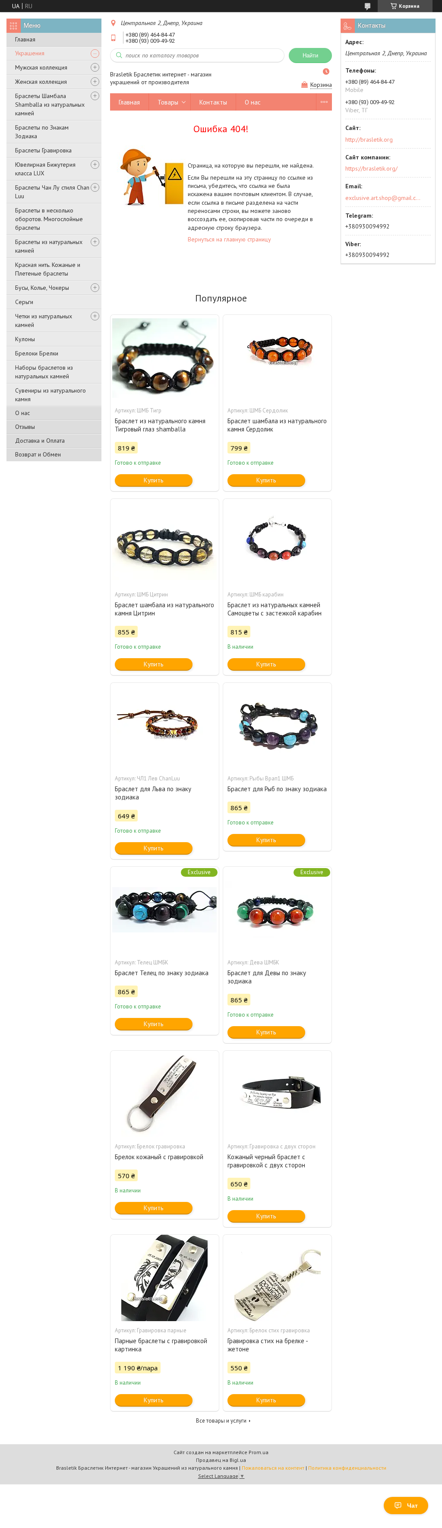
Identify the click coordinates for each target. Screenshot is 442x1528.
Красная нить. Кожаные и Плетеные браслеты (47, 269)
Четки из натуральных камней (43, 320)
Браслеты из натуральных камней (48, 246)
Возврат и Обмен (38, 454)
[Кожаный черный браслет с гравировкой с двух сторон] (277, 1094)
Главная (25, 39)
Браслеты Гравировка (43, 150)
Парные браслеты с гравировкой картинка (161, 1345)
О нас (22, 413)
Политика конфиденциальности (347, 1468)
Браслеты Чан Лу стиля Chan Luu (52, 192)
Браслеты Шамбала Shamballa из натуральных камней (50, 104)
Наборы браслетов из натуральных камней (44, 372)
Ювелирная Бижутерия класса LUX (45, 169)
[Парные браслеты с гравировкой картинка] (164, 1278)
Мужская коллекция (41, 67)
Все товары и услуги (221, 1420)
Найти (310, 55)
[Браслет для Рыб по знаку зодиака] (277, 726)
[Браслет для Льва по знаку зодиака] (164, 726)
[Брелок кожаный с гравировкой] (164, 1094)
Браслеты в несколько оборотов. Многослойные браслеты (49, 218)
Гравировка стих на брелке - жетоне (267, 1345)
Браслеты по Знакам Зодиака (42, 132)
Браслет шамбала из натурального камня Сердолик (277, 425)
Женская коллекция (41, 82)
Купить (154, 480)
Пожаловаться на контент (273, 1468)
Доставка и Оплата (40, 440)
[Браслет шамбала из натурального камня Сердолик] (277, 358)
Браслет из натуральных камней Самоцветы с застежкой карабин (274, 609)
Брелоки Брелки (36, 353)
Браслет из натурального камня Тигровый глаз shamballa (160, 425)
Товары (168, 102)
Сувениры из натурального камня (50, 395)
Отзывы (25, 427)
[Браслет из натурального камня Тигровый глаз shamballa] (164, 358)
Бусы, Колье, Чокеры (42, 288)
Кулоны (25, 339)
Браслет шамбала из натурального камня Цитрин (164, 609)
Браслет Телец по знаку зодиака (161, 973)
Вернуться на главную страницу (229, 239)
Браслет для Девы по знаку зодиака (266, 977)
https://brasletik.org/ (371, 168)
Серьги (24, 302)
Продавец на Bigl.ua (221, 1460)
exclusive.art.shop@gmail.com (383, 198)
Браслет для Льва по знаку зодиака (153, 793)
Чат (412, 1505)
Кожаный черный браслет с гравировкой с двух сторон (266, 1161)
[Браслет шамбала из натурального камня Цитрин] (164, 542)
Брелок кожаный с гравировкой (159, 1157)
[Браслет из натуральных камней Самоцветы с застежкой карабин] (277, 542)
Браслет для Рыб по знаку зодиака (277, 789)
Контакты (213, 102)
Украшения (29, 53)
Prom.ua (258, 1452)
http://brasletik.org (369, 139)
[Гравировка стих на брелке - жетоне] (277, 1278)
